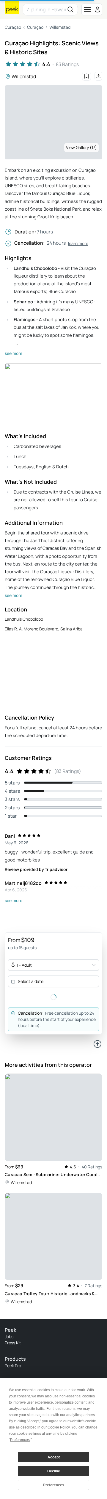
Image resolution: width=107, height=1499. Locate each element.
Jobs (9, 1336)
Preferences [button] (20, 1440)
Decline (53, 1471)
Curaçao (13, 27)
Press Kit (13, 1343)
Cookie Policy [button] (59, 1427)
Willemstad (59, 27)
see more (13, 353)
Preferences (53, 1485)
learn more (78, 243)
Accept (54, 1457)
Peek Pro (13, 1365)
